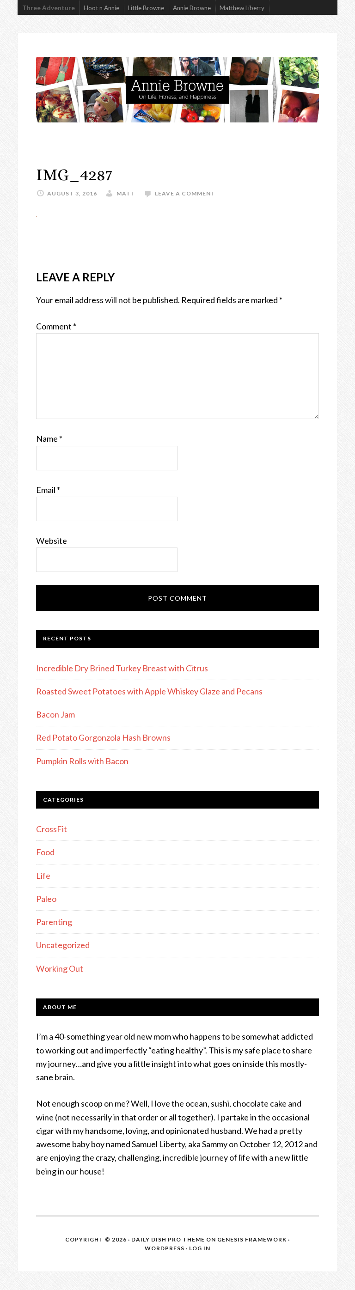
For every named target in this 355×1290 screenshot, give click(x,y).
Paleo (46, 899)
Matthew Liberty (242, 8)
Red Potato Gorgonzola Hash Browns (103, 737)
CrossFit (51, 829)
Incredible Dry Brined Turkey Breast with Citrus (122, 668)
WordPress (164, 1248)
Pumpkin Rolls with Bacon (82, 761)
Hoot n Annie (101, 8)
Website (51, 540)
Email (48, 490)
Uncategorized (63, 945)
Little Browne (146, 8)
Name (49, 438)
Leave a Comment (185, 193)
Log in (199, 1248)
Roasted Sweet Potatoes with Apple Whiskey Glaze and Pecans (149, 691)
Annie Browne (192, 8)
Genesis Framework (252, 1239)
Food (45, 852)
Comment (56, 326)
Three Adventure (48, 8)
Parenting (54, 922)
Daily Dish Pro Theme (168, 1239)
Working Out (59, 968)
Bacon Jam (55, 714)
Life (43, 875)
